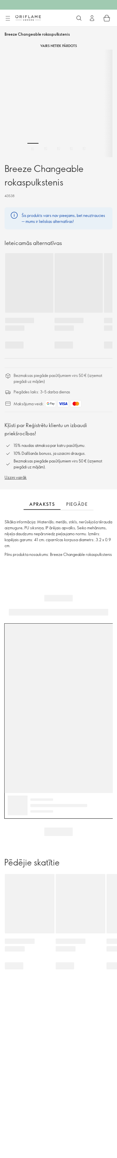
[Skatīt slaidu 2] (45, 148)
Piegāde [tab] (76, 504)
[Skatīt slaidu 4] (71, 148)
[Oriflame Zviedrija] (28, 18)
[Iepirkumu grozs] (107, 18)
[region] (58, 103)
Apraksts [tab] (42, 504)
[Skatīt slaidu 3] (58, 148)
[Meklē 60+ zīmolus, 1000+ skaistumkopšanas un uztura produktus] (79, 18)
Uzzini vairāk (16, 477)
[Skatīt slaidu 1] (33, 148)
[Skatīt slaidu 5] (84, 148)
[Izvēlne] (7, 18)
